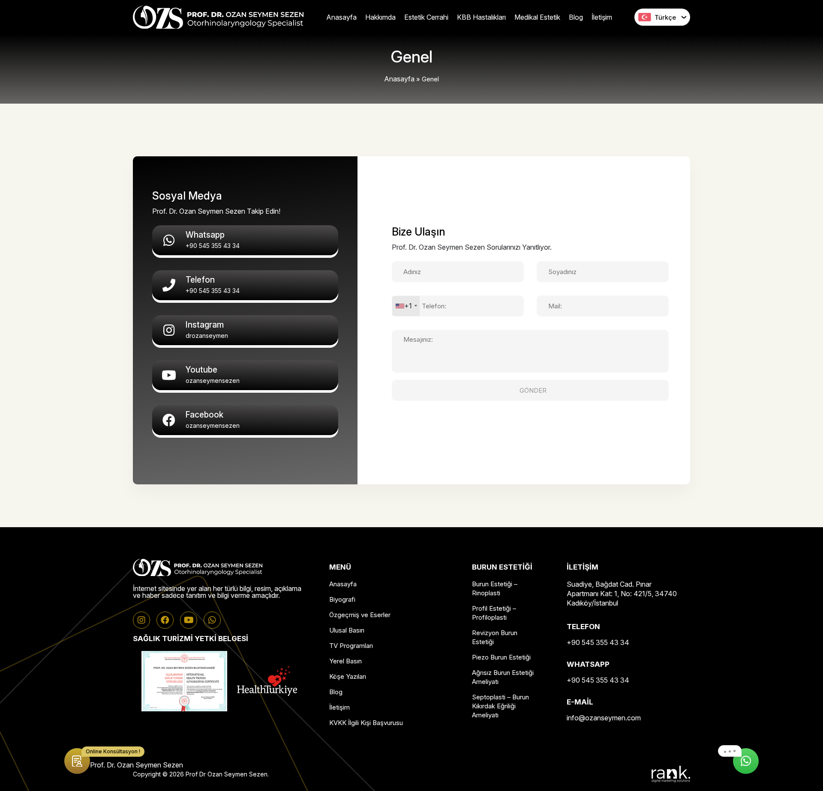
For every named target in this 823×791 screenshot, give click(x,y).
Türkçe (665, 17)
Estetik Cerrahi (426, 17)
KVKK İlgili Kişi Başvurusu (366, 723)
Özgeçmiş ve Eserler (359, 615)
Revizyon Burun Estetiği (494, 637)
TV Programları (351, 646)
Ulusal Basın (346, 630)
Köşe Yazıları (347, 676)
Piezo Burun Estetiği (501, 657)
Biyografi (342, 599)
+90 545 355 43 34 (598, 642)
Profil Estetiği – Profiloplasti (494, 612)
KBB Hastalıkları (481, 17)
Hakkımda (380, 17)
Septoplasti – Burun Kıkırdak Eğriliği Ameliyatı (500, 706)
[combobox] (406, 306)
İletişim (602, 17)
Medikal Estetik (537, 17)
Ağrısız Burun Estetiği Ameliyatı (503, 677)
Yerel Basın (345, 661)
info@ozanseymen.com (604, 717)
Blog (576, 17)
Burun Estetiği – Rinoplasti (494, 588)
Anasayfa (341, 17)
